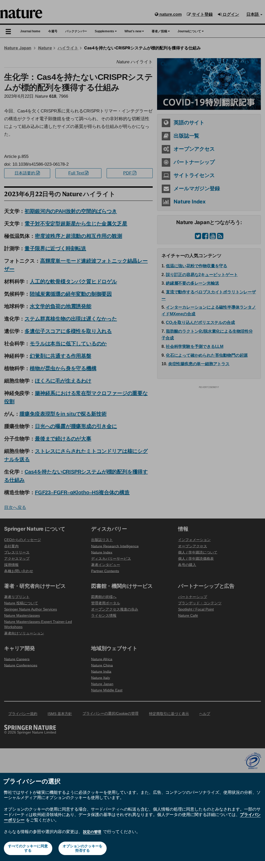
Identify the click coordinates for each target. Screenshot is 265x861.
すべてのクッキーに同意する (28, 848)
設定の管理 (92, 832)
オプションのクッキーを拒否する (82, 848)
